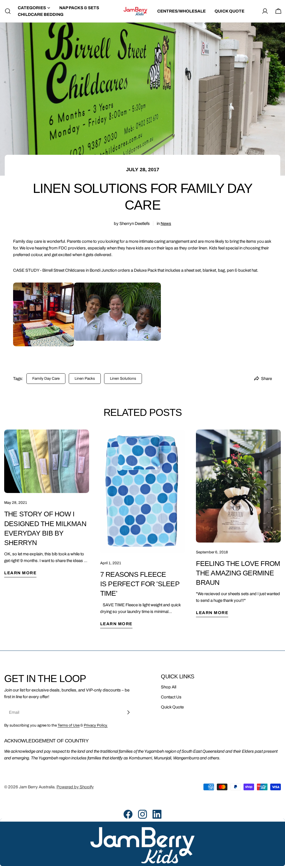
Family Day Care (46, 378)
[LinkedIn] (157, 814)
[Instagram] (142, 814)
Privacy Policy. (96, 725)
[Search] (6, 11)
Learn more (20, 573)
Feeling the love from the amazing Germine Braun (238, 573)
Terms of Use (69, 725)
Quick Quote (172, 707)
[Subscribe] (128, 712)
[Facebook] (128, 814)
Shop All (168, 687)
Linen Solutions (123, 378)
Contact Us (171, 697)
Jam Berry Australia (37, 787)
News (166, 223)
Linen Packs (85, 378)
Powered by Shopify (75, 787)
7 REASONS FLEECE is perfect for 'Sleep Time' (140, 583)
